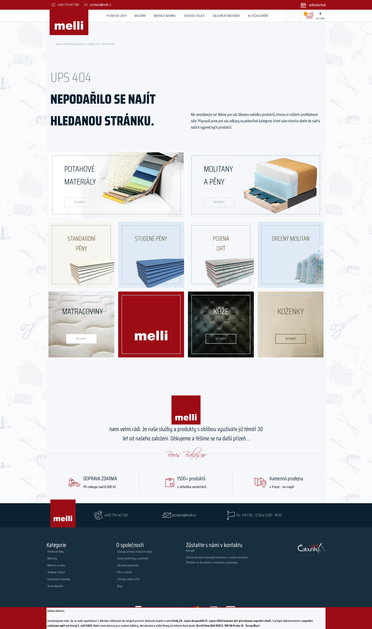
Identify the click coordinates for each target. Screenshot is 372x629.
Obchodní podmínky (128, 565)
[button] (310, 5)
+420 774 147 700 (116, 515)
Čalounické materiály (226, 15)
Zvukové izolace (194, 15)
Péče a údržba (124, 572)
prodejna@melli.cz (184, 515)
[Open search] (293, 16)
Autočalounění (258, 15)
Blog (119, 586)
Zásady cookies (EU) (128, 579)
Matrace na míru (165, 15)
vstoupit (79, 202)
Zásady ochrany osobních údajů (134, 551)
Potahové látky (117, 15)
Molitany (140, 15)
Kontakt (190, 550)
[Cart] (310, 15)
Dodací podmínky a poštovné (132, 558)
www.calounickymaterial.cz (71, 43)
